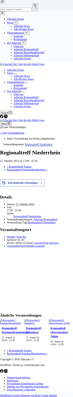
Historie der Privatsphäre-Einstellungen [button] (28, 386)
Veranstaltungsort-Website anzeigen (26, 245)
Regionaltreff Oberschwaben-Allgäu (59, 332)
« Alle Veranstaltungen (12, 132)
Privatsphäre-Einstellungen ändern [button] (25, 383)
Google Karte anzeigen (46, 242)
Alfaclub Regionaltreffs (26, 97)
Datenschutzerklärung (18, 377)
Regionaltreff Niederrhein (27, 216)
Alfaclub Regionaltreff (45, 219)
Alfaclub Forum (15, 70)
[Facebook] (2, 117)
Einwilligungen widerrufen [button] (21, 389)
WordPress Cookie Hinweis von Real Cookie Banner (28, 395)
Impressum (13, 380)
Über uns (18, 94)
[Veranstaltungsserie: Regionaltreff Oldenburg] (41, 340)
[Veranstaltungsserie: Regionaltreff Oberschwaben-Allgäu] (65, 344)
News (10, 73)
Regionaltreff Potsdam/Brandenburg (27, 169)
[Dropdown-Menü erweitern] (15, 73)
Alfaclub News (22, 76)
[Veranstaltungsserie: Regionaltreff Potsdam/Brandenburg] (16, 340)
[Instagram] (5, 117)
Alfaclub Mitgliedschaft (26, 103)
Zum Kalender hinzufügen (23, 182)
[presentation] (10, 323)
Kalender (18, 85)
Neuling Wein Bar (16, 236)
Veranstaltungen (15, 82)
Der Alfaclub (14, 91)
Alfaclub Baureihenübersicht (29, 100)
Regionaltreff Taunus (19, 166)
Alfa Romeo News (24, 79)
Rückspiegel (20, 88)
